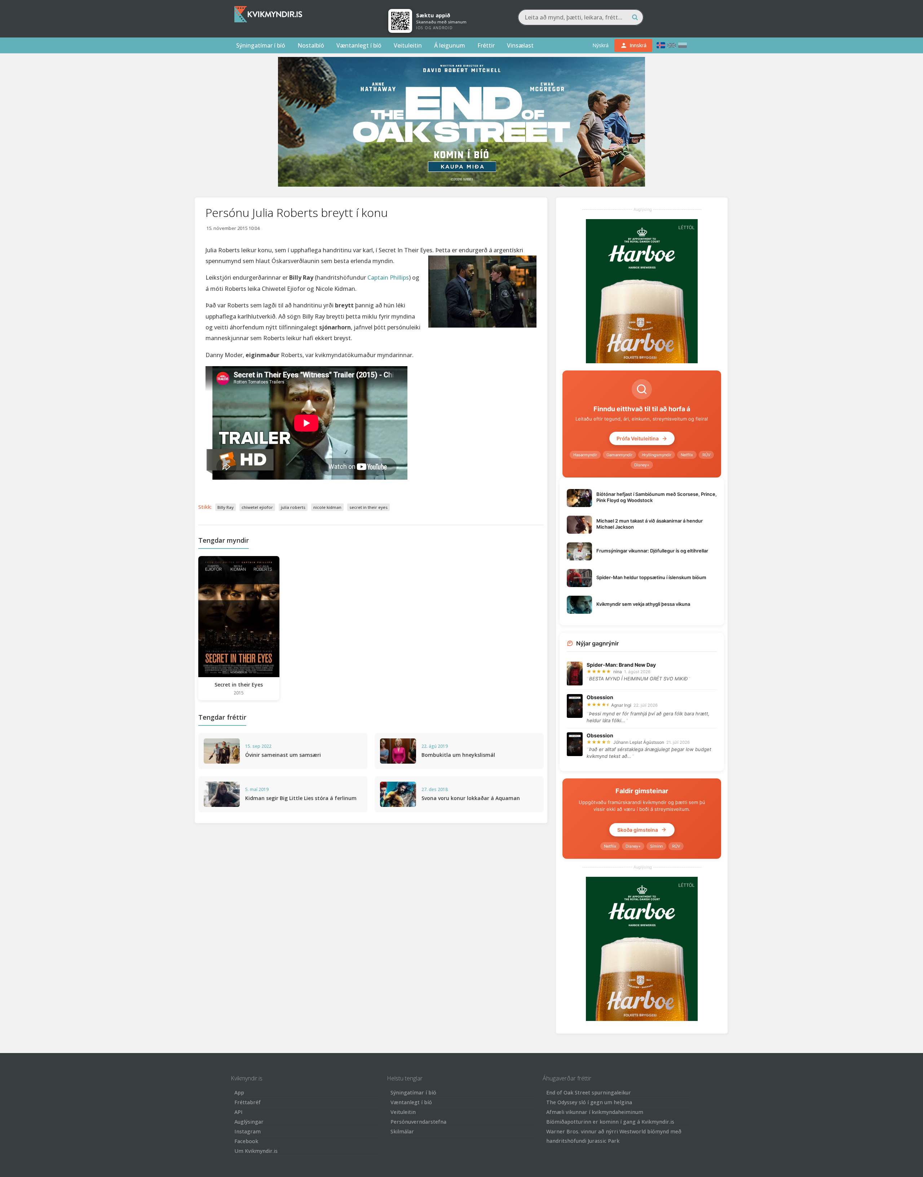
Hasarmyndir (585, 454)
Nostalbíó (310, 45)
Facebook (246, 1141)
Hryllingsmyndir (656, 454)
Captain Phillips (388, 277)
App (239, 1092)
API (238, 1112)
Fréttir (486, 45)
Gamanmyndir (619, 454)
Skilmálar (402, 1131)
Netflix (687, 454)
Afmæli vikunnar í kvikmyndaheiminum (594, 1112)
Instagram (247, 1131)
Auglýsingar (249, 1121)
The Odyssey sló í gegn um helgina (589, 1102)
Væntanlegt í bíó (358, 45)
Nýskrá (600, 45)
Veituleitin (408, 45)
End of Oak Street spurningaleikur (588, 1092)
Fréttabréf (247, 1102)
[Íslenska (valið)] (661, 45)
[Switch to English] (671, 45)
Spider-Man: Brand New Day (621, 665)
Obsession (600, 697)
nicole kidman (327, 507)
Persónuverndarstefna (418, 1121)
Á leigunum (449, 45)
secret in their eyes (368, 507)
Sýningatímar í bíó (260, 45)
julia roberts (293, 507)
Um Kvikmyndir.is (256, 1150)
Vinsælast (520, 45)
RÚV (706, 454)
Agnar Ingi (621, 705)
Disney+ (641, 464)
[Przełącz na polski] (682, 45)
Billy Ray (225, 507)
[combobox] (581, 17)
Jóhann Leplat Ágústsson (638, 742)
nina (617, 671)
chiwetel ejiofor (257, 507)
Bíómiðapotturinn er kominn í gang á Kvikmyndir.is (610, 1121)
